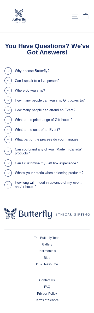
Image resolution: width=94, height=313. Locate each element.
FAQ (47, 287)
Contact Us (47, 280)
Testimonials (47, 251)
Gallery (47, 244)
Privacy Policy (47, 293)
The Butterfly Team (47, 238)
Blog (47, 258)
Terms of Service (47, 300)
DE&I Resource (47, 264)
